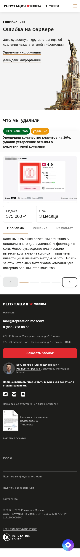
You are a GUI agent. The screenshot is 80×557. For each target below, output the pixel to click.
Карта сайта (10, 498)
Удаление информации (22, 52)
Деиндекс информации (22, 60)
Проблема (15, 228)
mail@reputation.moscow (23, 321)
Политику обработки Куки (18, 487)
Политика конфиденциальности (22, 476)
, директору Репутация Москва (42, 370)
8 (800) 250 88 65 (16, 327)
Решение (40, 228)
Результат (64, 228)
